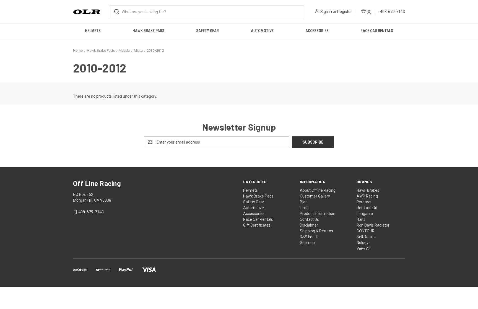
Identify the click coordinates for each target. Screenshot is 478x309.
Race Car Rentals (376, 30)
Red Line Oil (367, 208)
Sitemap (307, 242)
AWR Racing (367, 196)
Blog (304, 202)
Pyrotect (364, 202)
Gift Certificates (257, 225)
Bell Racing (366, 237)
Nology (362, 242)
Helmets (93, 30)
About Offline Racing (318, 190)
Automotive (262, 30)
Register (344, 11)
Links (304, 208)
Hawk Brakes (368, 190)
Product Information (317, 213)
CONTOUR (366, 231)
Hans (361, 219)
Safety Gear (207, 30)
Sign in (326, 11)
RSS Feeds (309, 237)
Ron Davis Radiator (373, 225)
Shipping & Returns (316, 231)
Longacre (365, 213)
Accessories (317, 30)
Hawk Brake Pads (148, 30)
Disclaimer (309, 225)
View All (363, 248)
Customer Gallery (315, 196)
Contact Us (309, 219)
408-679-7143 (392, 11)
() (369, 11)
